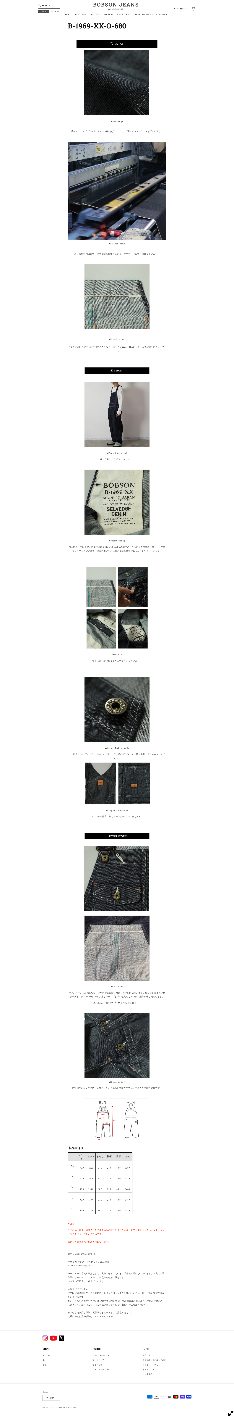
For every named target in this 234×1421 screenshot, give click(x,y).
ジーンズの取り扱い (101, 1370)
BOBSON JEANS (55, 1407)
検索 (44, 1365)
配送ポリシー (149, 1370)
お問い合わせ (149, 1355)
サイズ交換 (97, 1365)
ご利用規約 (147, 1374)
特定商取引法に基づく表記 (154, 1360)
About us (46, 1355)
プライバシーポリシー (152, 1365)
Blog (44, 1360)
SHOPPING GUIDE (100, 1355)
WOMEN (55, 11)
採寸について (98, 1360)
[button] (81, 15)
